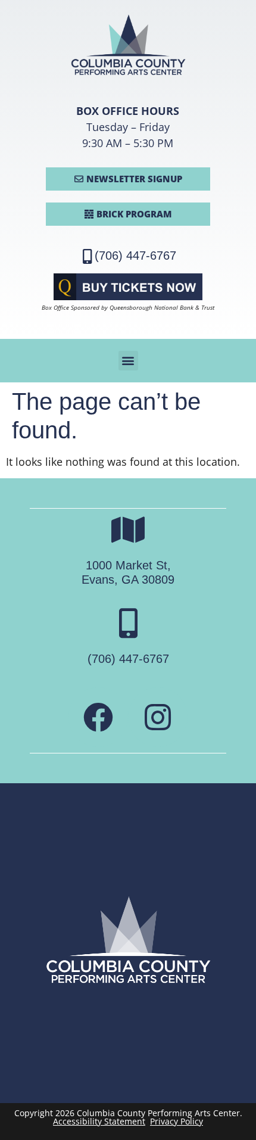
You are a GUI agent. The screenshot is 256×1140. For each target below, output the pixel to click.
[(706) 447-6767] (128, 623)
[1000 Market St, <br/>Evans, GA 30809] (128, 529)
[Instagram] (158, 717)
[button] (128, 360)
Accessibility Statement (99, 1121)
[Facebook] (98, 717)
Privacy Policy (176, 1121)
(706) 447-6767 (135, 255)
